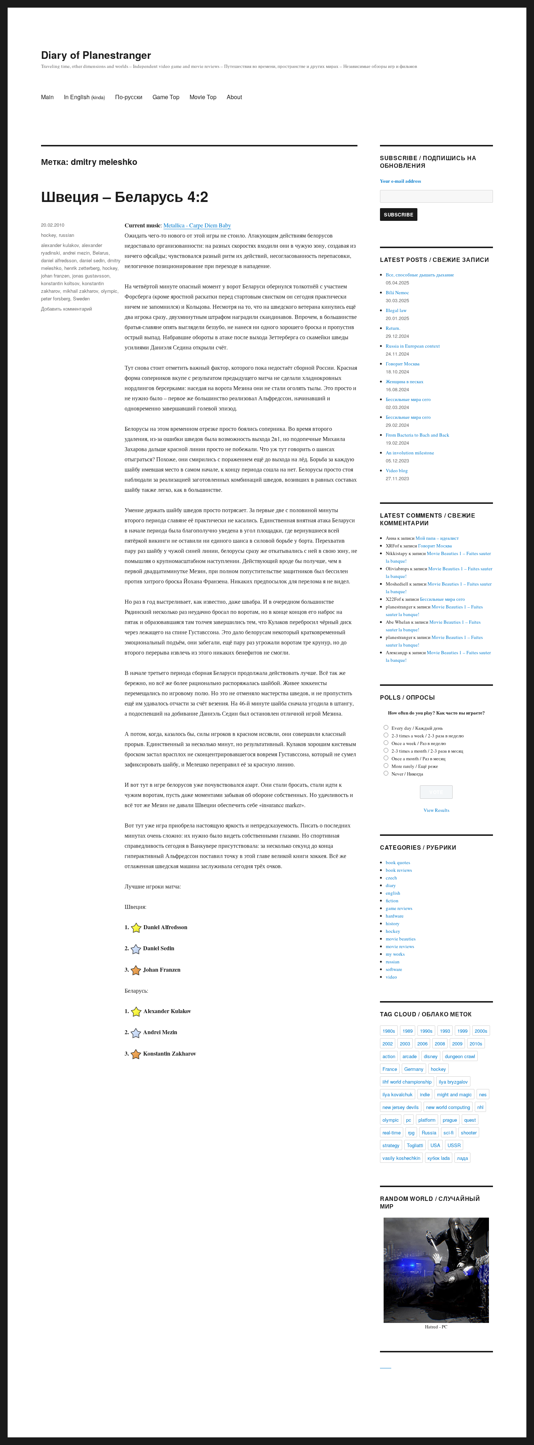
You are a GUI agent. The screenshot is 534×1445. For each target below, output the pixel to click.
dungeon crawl (460, 1056)
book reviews (399, 870)
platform (427, 1119)
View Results (436, 810)
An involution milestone (410, 452)
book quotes (398, 862)
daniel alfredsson (59, 260)
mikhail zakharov (80, 290)
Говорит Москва (403, 363)
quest (470, 1119)
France (390, 1068)
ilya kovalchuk (398, 1094)
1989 (407, 1030)
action (389, 1056)
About (234, 97)
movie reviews (400, 946)
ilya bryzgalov (453, 1081)
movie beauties (401, 938)
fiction (392, 900)
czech (391, 877)
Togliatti (415, 1145)
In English (84, 97)
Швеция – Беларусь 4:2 (124, 196)
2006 (422, 1043)
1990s (426, 1030)
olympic (109, 290)
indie (425, 1094)
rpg (411, 1132)
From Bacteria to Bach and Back (417, 435)
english (393, 893)
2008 (440, 1043)
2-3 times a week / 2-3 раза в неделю (428, 735)
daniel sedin (92, 260)
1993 (445, 1030)
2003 (405, 1043)
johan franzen (55, 275)
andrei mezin (76, 252)
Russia (429, 1132)
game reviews (399, 908)
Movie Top (203, 97)
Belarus (101, 252)
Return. (393, 328)
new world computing (448, 1107)
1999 (462, 1030)
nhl (480, 1107)
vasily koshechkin (401, 1157)
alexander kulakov (60, 245)
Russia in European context (413, 346)
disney (431, 1056)
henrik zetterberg (82, 267)
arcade (409, 1056)
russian (66, 234)
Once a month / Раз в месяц (418, 758)
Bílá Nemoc (397, 292)
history (393, 923)
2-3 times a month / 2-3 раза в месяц (427, 751)
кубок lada (439, 1157)
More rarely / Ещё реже (415, 766)
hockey (48, 234)
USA (435, 1145)
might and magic (454, 1094)
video (391, 977)
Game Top (166, 97)
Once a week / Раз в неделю (419, 743)
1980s (389, 1030)
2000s (481, 1030)
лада (462, 1157)
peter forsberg (55, 298)
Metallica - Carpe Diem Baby (197, 225)
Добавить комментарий (66, 308)
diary (391, 885)
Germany (414, 1068)
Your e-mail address (400, 180)
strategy (391, 1145)
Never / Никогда (407, 773)
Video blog (397, 470)
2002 (388, 1043)
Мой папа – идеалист (437, 538)
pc (408, 1119)
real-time (392, 1132)
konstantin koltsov (60, 283)
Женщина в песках (405, 381)
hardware (395, 915)
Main (47, 97)
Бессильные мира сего (408, 399)
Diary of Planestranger (96, 54)
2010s (476, 1043)
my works (395, 954)
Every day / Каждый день (417, 728)
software (394, 969)
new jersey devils (401, 1107)
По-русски (128, 97)
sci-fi (449, 1132)
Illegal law (396, 310)
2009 (457, 1043)
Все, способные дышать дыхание (420, 274)
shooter (469, 1132)
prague (450, 1119)
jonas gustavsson (90, 275)
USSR (454, 1145)
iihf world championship (407, 1081)
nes (483, 1094)
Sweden (81, 298)
